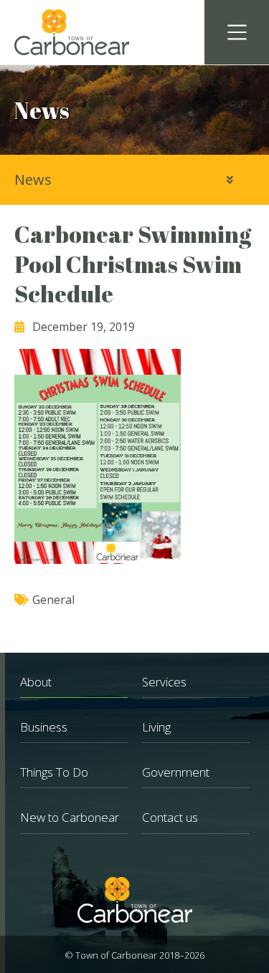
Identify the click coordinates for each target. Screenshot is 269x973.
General (53, 600)
